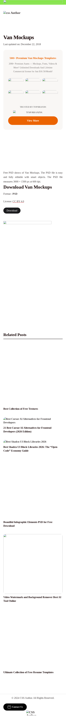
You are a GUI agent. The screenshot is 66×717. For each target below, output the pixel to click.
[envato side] (27, 269)
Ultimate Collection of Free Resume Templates (28, 672)
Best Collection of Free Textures (20, 408)
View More (33, 120)
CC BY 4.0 (18, 201)
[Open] (61, 15)
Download (12, 210)
